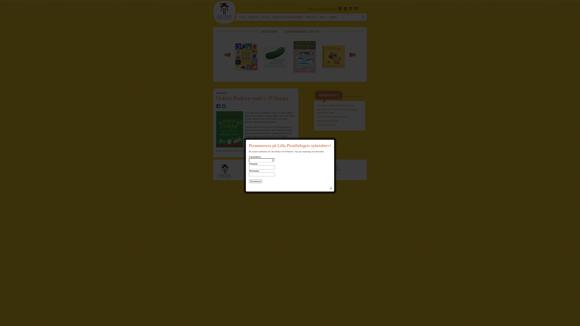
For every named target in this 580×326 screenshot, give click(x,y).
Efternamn (254, 170)
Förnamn (253, 163)
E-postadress (255, 156)
